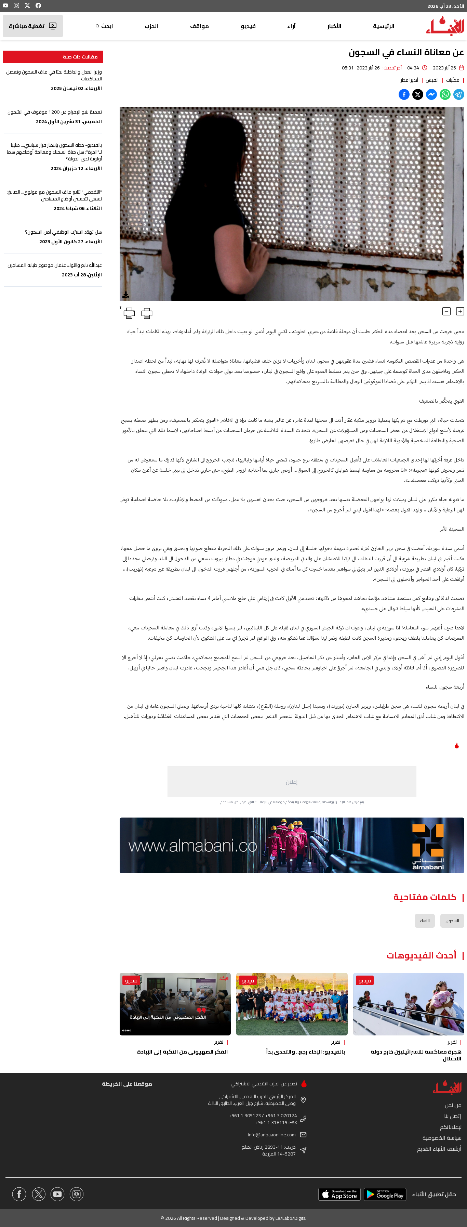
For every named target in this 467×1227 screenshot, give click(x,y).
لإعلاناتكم (451, 1127)
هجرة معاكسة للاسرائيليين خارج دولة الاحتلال (416, 1054)
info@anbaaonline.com (272, 1134)
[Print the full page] (145, 312)
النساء (425, 921)
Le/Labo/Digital (291, 1218)
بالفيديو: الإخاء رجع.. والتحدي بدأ (305, 1051)
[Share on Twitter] (417, 94)
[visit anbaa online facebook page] (19, 1194)
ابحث (107, 26)
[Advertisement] (292, 781)
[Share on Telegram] (458, 94)
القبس (432, 80)
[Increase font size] (460, 311)
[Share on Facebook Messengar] (431, 94)
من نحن (453, 1105)
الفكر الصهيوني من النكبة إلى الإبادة (182, 1051)
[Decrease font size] (446, 311)
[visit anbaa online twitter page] (38, 1194)
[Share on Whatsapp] (445, 94)
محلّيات (452, 80)
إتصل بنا (453, 1116)
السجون (452, 921)
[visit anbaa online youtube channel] (57, 1194)
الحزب (151, 26)
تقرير (452, 1041)
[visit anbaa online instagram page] (76, 1194)
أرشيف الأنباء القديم (439, 1149)
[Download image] (125, 294)
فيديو (248, 26)
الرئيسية (384, 26)
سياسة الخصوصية (442, 1138)
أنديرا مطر (409, 80)
